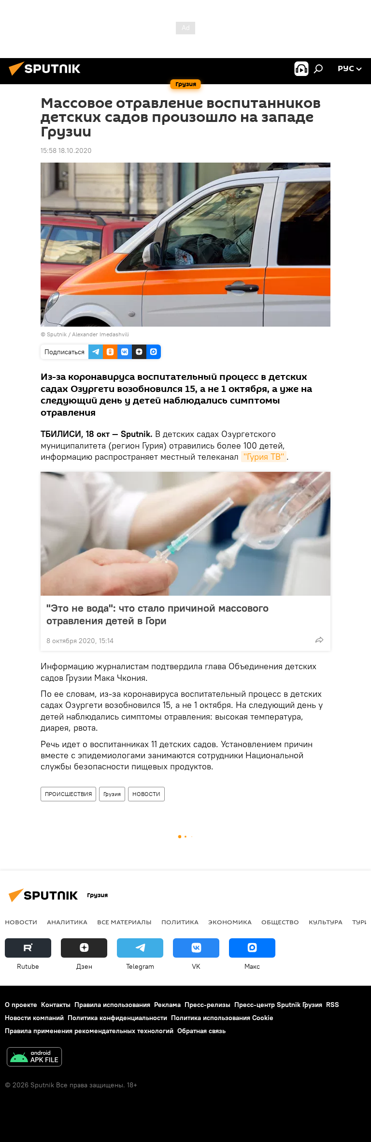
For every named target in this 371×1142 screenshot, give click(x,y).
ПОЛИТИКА (180, 921)
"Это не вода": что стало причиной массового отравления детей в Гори (157, 614)
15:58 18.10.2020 (66, 150)
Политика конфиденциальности (117, 1017)
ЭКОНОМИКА (230, 921)
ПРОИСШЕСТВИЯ (68, 793)
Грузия (112, 793)
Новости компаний (34, 1017)
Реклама (167, 1004)
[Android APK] (34, 1058)
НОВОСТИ (146, 793)
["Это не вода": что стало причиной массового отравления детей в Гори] (185, 534)
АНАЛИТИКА (67, 921)
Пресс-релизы (207, 1004)
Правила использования (112, 1004)
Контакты (56, 1004)
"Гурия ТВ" (263, 456)
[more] (319, 639)
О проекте (21, 1004)
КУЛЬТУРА (325, 921)
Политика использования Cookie (222, 1017)
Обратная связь (201, 1030)
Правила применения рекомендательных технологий (89, 1030)
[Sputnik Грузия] (47, 77)
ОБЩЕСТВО (280, 921)
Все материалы (124, 921)
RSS (332, 1004)
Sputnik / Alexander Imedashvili (88, 334)
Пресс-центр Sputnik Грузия (278, 1004)
